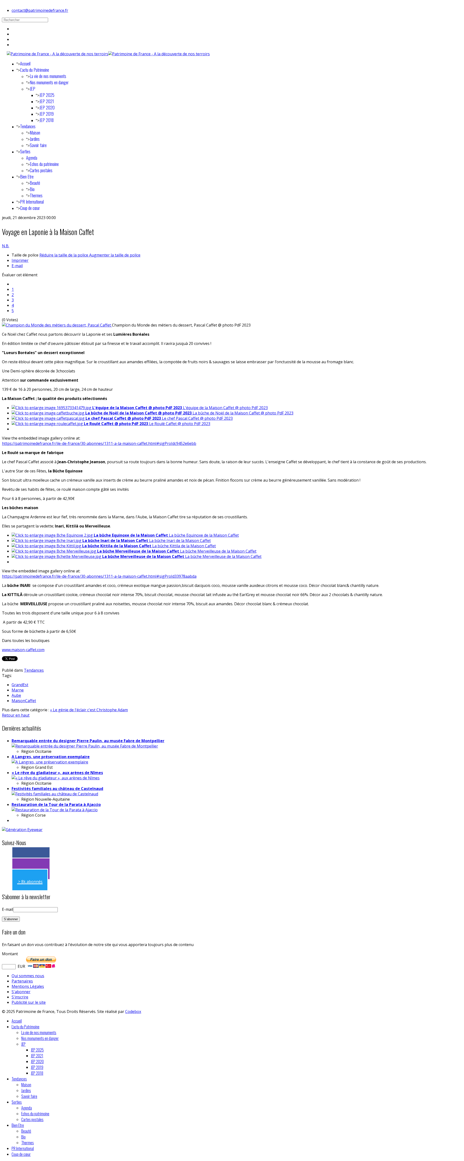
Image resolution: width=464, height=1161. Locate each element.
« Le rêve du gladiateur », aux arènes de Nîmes (57, 772)
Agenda (31, 158)
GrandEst (20, 684)
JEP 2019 (46, 114)
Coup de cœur (30, 208)
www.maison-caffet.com (23, 649)
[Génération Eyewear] (22, 829)
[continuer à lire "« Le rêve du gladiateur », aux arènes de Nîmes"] (56, 778)
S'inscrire (20, 997)
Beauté (35, 183)
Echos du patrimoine (44, 164)
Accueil (25, 63)
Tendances (28, 126)
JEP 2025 (46, 95)
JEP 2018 (46, 120)
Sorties (25, 151)
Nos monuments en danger (49, 82)
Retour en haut (15, 715)
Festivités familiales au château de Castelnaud (57, 788)
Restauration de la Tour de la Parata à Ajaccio (56, 804)
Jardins (35, 139)
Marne (18, 690)
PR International (32, 202)
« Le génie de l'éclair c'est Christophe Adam (89, 709)
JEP (32, 88)
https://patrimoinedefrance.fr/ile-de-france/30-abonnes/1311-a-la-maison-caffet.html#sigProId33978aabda (99, 576)
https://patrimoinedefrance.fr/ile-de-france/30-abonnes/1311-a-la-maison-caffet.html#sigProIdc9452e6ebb (99, 443)
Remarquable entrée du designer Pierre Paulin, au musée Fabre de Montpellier (88, 740)
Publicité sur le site (29, 1002)
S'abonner (21, 991)
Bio (32, 189)
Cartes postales (41, 170)
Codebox (133, 1011)
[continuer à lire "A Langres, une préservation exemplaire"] (50, 762)
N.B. (5, 246)
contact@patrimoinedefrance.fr (40, 10)
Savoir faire (38, 145)
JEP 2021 (46, 101)
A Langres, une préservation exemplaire (51, 756)
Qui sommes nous (28, 975)
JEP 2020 (47, 107)
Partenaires (22, 981)
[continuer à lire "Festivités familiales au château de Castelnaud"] (55, 794)
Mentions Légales (28, 986)
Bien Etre (27, 176)
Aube (16, 695)
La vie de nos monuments (48, 76)
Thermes (36, 195)
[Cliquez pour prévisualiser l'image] (57, 325)
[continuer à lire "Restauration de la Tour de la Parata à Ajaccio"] (55, 809)
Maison (35, 132)
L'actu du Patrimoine (34, 70)
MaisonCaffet (24, 700)
